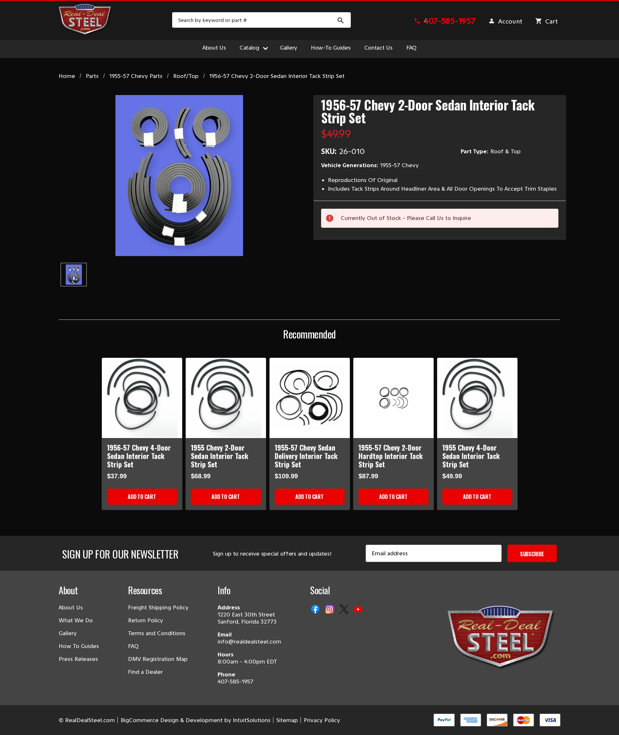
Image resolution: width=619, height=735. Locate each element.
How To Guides (79, 646)
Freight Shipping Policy (158, 607)
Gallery (288, 47)
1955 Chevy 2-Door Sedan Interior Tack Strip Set (219, 455)
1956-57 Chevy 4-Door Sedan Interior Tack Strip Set (139, 455)
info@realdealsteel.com (249, 641)
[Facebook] (316, 610)
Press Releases (78, 659)
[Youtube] (359, 610)
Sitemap (287, 720)
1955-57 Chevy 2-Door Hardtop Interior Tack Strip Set (391, 455)
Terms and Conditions (156, 633)
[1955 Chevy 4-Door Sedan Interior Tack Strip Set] (477, 398)
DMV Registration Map (158, 659)
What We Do (76, 620)
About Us (214, 47)
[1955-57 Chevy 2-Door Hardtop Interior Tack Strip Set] (393, 398)
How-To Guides (331, 47)
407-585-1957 (235, 681)
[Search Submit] (341, 20)
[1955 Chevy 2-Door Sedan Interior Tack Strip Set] (226, 398)
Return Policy (145, 620)
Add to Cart (142, 497)
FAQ (411, 47)
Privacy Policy (322, 720)
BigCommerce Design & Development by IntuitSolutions (195, 720)
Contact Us (378, 47)
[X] (344, 610)
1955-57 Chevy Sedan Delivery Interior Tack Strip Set (306, 455)
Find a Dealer (145, 671)
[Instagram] (330, 610)
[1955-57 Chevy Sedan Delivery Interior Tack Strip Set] (309, 398)
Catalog (249, 47)
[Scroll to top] (12, 722)
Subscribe (532, 554)
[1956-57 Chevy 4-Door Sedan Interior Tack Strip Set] (142, 398)
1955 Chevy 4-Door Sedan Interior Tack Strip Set (471, 455)
